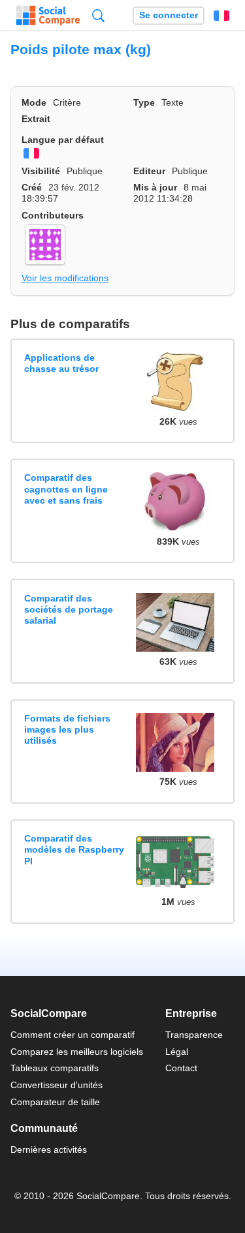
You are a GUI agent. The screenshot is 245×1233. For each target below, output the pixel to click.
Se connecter (168, 15)
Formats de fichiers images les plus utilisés (67, 729)
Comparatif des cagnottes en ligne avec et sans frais (66, 489)
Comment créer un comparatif (72, 1034)
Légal (176, 1051)
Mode (34, 102)
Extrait (36, 119)
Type (144, 102)
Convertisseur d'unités (56, 1085)
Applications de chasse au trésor (61, 363)
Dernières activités (48, 1149)
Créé (32, 187)
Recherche (98, 15)
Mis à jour (155, 187)
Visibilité (41, 171)
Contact (181, 1068)
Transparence (194, 1034)
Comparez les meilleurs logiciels (76, 1051)
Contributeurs (53, 215)
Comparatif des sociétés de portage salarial (68, 609)
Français (221, 15)
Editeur (149, 171)
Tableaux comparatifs (54, 1068)
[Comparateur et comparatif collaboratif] (48, 15)
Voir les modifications (65, 278)
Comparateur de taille (55, 1102)
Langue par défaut (63, 139)
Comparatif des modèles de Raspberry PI (74, 849)
